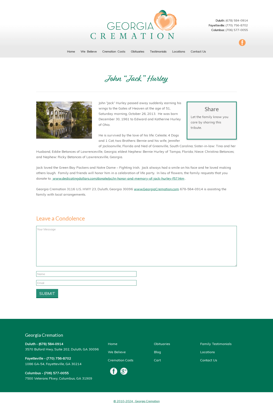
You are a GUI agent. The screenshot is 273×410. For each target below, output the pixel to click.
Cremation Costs (120, 360)
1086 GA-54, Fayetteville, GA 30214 (53, 364)
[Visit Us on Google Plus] (124, 372)
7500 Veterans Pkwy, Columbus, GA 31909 (58, 378)
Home (112, 344)
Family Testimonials (216, 344)
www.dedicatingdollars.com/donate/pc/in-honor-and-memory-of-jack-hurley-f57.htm (118, 178)
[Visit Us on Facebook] (113, 372)
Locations (207, 352)
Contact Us (208, 360)
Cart (157, 360)
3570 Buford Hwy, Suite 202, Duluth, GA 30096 (62, 349)
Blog (157, 352)
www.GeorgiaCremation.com (156, 189)
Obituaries (162, 344)
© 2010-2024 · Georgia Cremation (136, 401)
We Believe (117, 352)
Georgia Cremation (136, 25)
